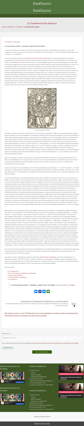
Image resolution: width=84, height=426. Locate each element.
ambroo (65, 285)
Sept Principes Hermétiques (48, 257)
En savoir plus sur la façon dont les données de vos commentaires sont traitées (55, 343)
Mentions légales (36, 375)
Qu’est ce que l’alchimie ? (15, 275)
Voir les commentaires (42, 352)
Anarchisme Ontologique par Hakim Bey (40, 381)
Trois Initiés (8, 42)
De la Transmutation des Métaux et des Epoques (22, 273)
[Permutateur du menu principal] (42, 16)
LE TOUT (21, 259)
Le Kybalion (19, 27)
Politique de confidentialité (39, 376)
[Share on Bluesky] (35, 291)
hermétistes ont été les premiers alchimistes (37, 58)
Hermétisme (10, 27)
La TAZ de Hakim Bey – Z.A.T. (37, 383)
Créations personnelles (36, 379)
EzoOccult (42, 3)
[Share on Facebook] (40, 291)
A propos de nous (34, 370)
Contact (33, 372)
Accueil (4, 27)
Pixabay (72, 285)
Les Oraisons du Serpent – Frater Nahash (41, 385)
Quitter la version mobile (42, 424)
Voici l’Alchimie (12, 279)
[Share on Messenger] (44, 291)
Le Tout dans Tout (13, 271)
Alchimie (15, 62)
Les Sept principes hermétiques (17, 277)
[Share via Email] (48, 291)
